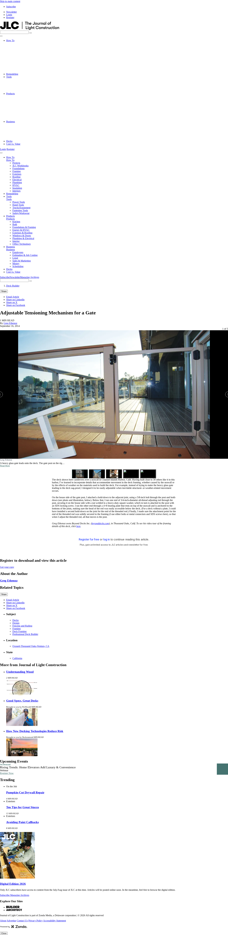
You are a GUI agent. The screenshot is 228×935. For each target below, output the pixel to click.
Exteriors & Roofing (22, 107)
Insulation (17, 68)
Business (10, 121)
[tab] (80, 473)
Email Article (12, 296)
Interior (16, 116)
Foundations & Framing (24, 102)
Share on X (11, 302)
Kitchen (16, 96)
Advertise (11, 920)
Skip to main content (10, 1)
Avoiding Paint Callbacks (22, 822)
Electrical (17, 60)
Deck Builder (12, 285)
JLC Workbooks (20, 46)
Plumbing (17, 63)
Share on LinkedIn (15, 299)
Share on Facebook (15, 305)
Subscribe (11, 6)
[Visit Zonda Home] (14, 927)
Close (3, 933)
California (17, 658)
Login (9, 14)
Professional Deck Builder (25, 634)
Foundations (18, 49)
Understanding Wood (20, 671)
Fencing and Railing (22, 625)
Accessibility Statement (54, 920)
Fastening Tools (20, 88)
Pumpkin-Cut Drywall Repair (25, 792)
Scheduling (17, 138)
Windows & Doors (21, 110)
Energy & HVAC (21, 104)
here (78, 526)
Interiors (16, 71)
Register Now (7, 773)
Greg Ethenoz (10, 323)
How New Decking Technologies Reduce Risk (34, 731)
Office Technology (21, 118)
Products (10, 93)
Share (4, 291)
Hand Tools (18, 82)
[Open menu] (1, 36)
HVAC (15, 65)
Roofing (16, 57)
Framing (16, 51)
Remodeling (12, 74)
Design (15, 623)
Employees (17, 124)
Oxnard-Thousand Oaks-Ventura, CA (30, 646)
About (3, 920)
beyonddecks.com (100, 523)
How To (10, 40)
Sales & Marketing (21, 132)
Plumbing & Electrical (23, 113)
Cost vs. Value (13, 144)
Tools (9, 76)
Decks (9, 141)
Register (10, 17)
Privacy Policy (35, 920)
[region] (114, 402)
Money (15, 135)
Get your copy (7, 567)
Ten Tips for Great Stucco (22, 807)
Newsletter (11, 12)
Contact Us (22, 920)
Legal (15, 130)
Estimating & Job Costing (25, 127)
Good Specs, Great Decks (22, 700)
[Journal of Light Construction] (29, 29)
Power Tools (18, 79)
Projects (16, 43)
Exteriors (16, 54)
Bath (14, 99)
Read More (5, 466)
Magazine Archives (29, 277)
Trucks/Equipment (21, 85)
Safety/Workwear (20, 90)
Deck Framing (19, 631)
